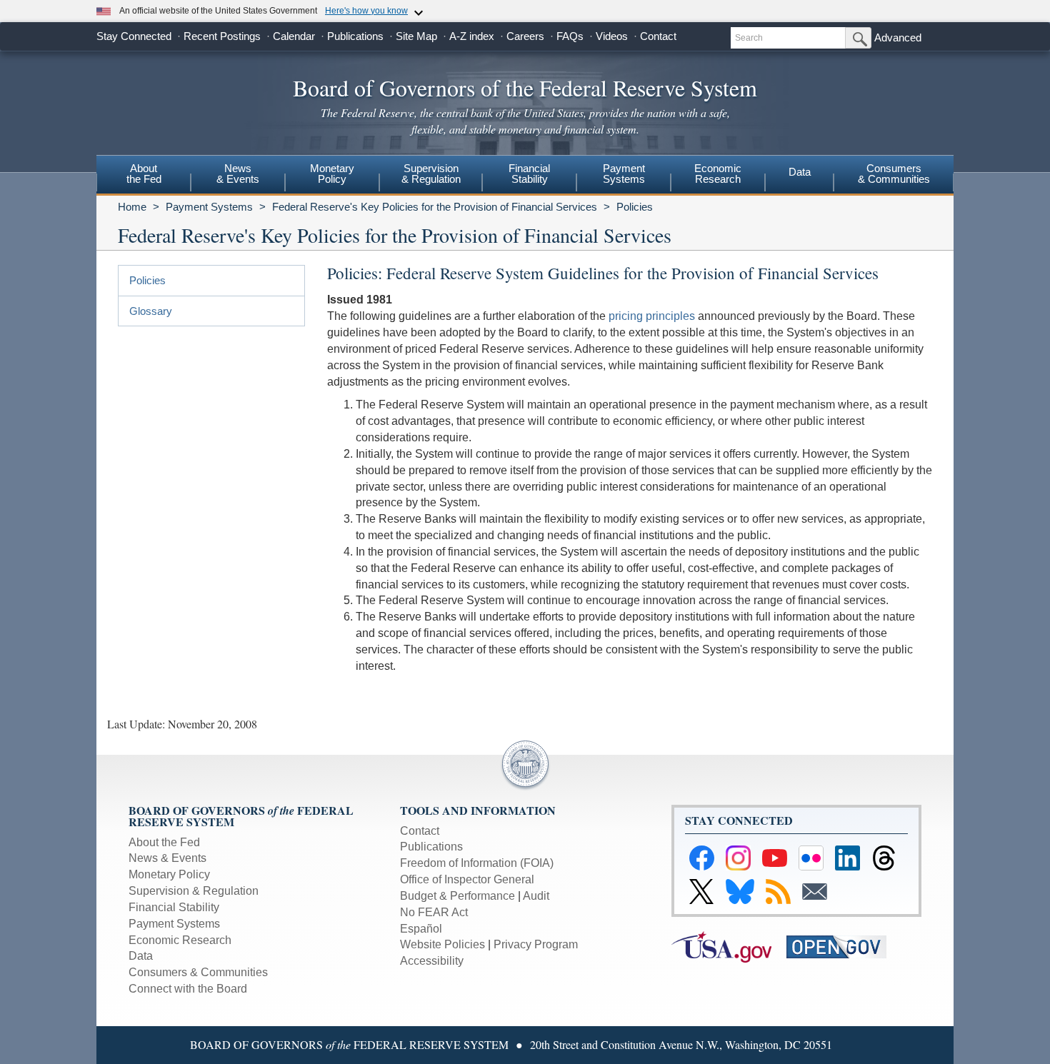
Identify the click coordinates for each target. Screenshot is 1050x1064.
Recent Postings (222, 36)
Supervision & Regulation (194, 891)
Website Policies (442, 944)
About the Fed (164, 842)
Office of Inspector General (467, 879)
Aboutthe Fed (143, 173)
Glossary (150, 311)
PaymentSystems (624, 173)
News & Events (167, 858)
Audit (536, 896)
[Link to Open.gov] (842, 946)
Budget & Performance (457, 896)
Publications (355, 36)
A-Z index (471, 36)
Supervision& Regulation (431, 173)
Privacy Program (536, 944)
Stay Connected (133, 36)
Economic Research (180, 940)
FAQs (570, 36)
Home (132, 207)
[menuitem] (143, 176)
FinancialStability (529, 173)
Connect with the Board (188, 989)
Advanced (897, 37)
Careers (525, 36)
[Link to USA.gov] (728, 946)
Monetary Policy (169, 874)
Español (421, 929)
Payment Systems (209, 207)
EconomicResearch (717, 173)
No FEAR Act (434, 912)
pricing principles (652, 316)
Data (800, 172)
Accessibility (432, 961)
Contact (658, 36)
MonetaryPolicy (332, 173)
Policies (634, 207)
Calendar (294, 36)
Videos (612, 36)
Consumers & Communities (894, 173)
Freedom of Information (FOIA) (477, 863)
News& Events (237, 173)
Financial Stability (174, 907)
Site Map (416, 36)
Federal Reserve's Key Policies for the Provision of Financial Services (434, 207)
